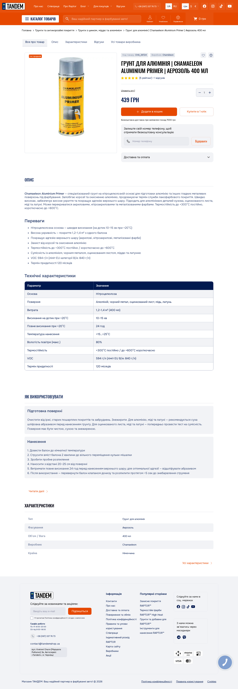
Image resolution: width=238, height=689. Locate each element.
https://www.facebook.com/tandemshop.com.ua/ (178, 606)
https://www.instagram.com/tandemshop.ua (183, 606)
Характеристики (76, 42)
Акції (108, 655)
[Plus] (209, 92)
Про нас (38, 6)
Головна (26, 30)
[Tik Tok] (221, 6)
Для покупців (101, 6)
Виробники (112, 651)
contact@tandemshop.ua (45, 643)
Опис (54, 42)
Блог (83, 6)
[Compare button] (211, 55)
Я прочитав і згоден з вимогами (59, 618)
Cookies (211, 681)
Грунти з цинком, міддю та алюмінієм (100, 30)
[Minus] (199, 92)
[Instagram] (212, 6)
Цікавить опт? (128, 90)
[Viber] (184, 637)
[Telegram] (179, 637)
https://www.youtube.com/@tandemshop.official (193, 606)
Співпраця (53, 6)
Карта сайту (113, 646)
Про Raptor (69, 6)
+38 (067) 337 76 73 (46, 636)
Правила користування (189, 681)
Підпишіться (80, 611)
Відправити (201, 141)
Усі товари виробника (125, 42)
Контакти (111, 601)
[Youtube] (229, 6)
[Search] (67, 18)
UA (168, 6)
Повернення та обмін (118, 614)
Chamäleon (168, 55)
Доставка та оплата (117, 610)
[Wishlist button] (203, 55)
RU (175, 6)
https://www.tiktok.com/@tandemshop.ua (188, 606)
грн (185, 6)
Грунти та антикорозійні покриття (54, 30)
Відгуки (120, 6)
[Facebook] (204, 6)
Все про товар (34, 42)
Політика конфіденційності (56, 618)
